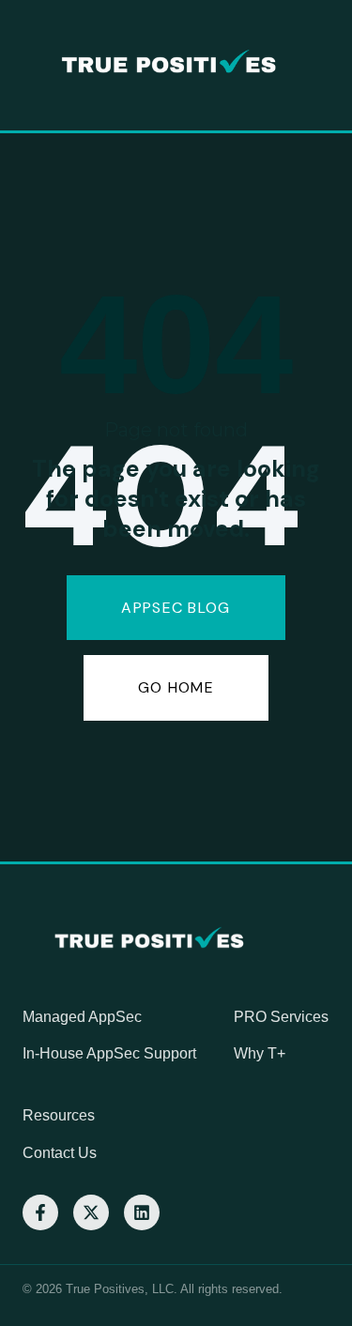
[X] (91, 1212)
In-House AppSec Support (109, 1053)
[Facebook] (40, 1212)
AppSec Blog (175, 607)
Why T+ (259, 1053)
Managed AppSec (82, 1017)
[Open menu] (332, 65)
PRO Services (281, 1017)
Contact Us (60, 1153)
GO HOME (176, 687)
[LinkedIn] (142, 1212)
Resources (59, 1115)
